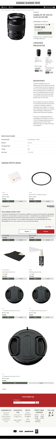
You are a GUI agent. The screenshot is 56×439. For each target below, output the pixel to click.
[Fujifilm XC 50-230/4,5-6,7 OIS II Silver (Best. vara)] (49, 53)
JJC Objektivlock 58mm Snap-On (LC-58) (11, 310)
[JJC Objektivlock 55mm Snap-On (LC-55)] (28, 347)
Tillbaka (4, 389)
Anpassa (27, 231)
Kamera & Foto (7, 10)
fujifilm (36, 12)
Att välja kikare (6, 418)
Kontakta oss (6, 412)
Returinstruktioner (6, 416)
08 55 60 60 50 (18, 415)
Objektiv (14, 10)
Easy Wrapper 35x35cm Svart (8, 272)
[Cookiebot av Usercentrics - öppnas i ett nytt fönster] (48, 206)
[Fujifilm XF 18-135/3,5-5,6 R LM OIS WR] (16, 26)
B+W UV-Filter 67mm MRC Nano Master (37, 194)
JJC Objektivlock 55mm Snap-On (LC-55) (11, 376)
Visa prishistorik (38, 29)
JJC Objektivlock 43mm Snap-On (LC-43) (38, 310)
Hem (2, 10)
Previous (33, 61)
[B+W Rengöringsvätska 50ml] (41, 256)
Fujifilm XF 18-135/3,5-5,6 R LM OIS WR (25, 10)
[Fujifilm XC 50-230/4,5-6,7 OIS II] (38, 53)
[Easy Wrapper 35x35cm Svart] (14, 256)
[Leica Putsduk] (14, 178)
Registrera (17, 400)
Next (54, 61)
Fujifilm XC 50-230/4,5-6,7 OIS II (38, 61)
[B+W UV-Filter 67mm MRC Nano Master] (41, 178)
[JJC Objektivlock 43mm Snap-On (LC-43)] (41, 294)
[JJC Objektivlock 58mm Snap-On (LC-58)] (14, 294)
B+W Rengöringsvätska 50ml (35, 272)
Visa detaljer (48, 226)
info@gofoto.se (18, 416)
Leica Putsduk (5, 194)
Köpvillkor (6, 414)
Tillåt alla (45, 231)
